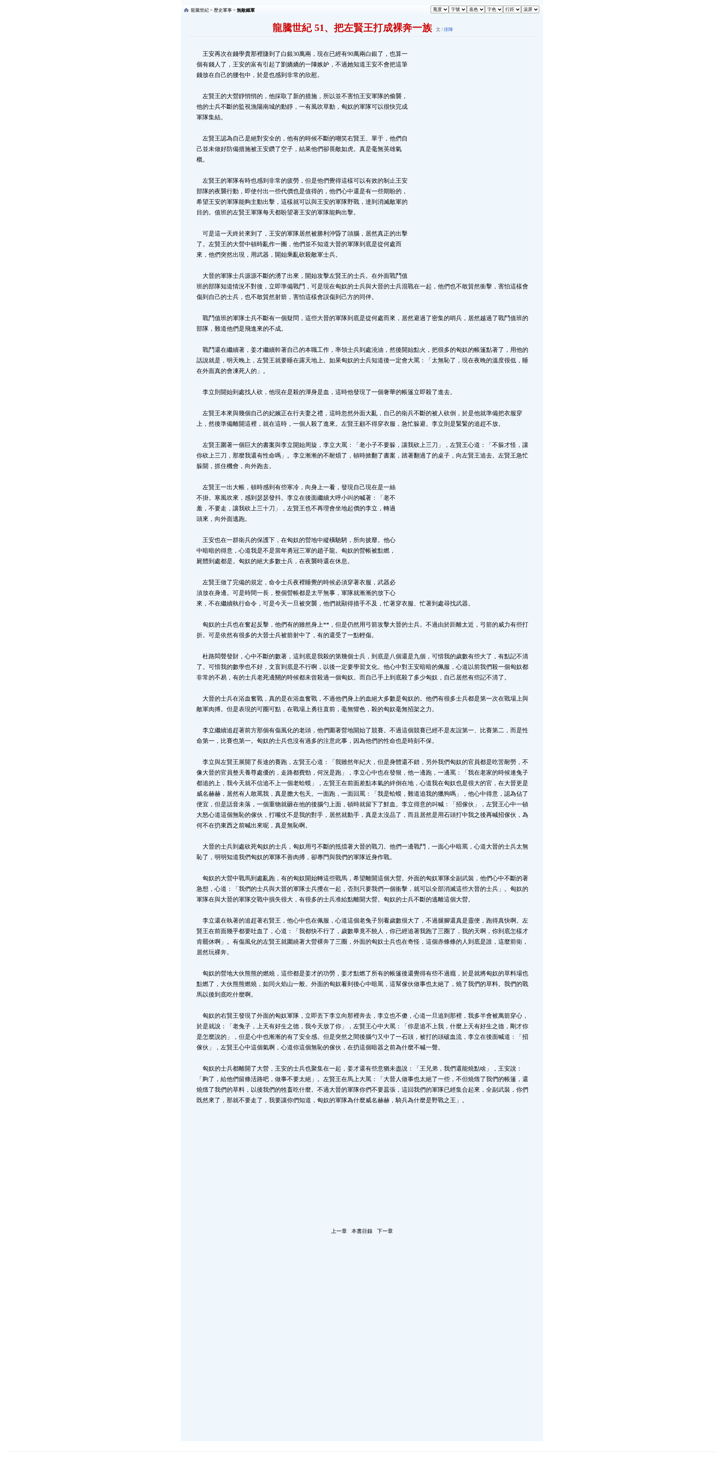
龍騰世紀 (200, 10)
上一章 (339, 1231)
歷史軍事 (223, 10)
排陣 (448, 29)
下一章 (385, 1231)
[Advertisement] (465, 162)
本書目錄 (362, 1231)
